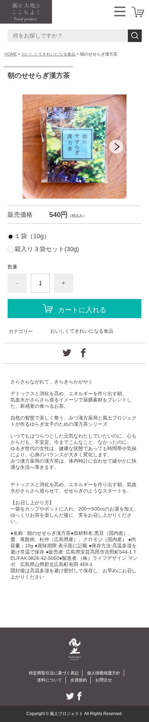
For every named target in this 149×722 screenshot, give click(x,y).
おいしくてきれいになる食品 (48, 54)
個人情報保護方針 (103, 673)
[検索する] (135, 36)
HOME (11, 54)
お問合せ (103, 680)
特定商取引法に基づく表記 (54, 673)
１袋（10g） (32, 236)
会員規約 (78, 680)
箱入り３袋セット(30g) (47, 249)
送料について (49, 680)
